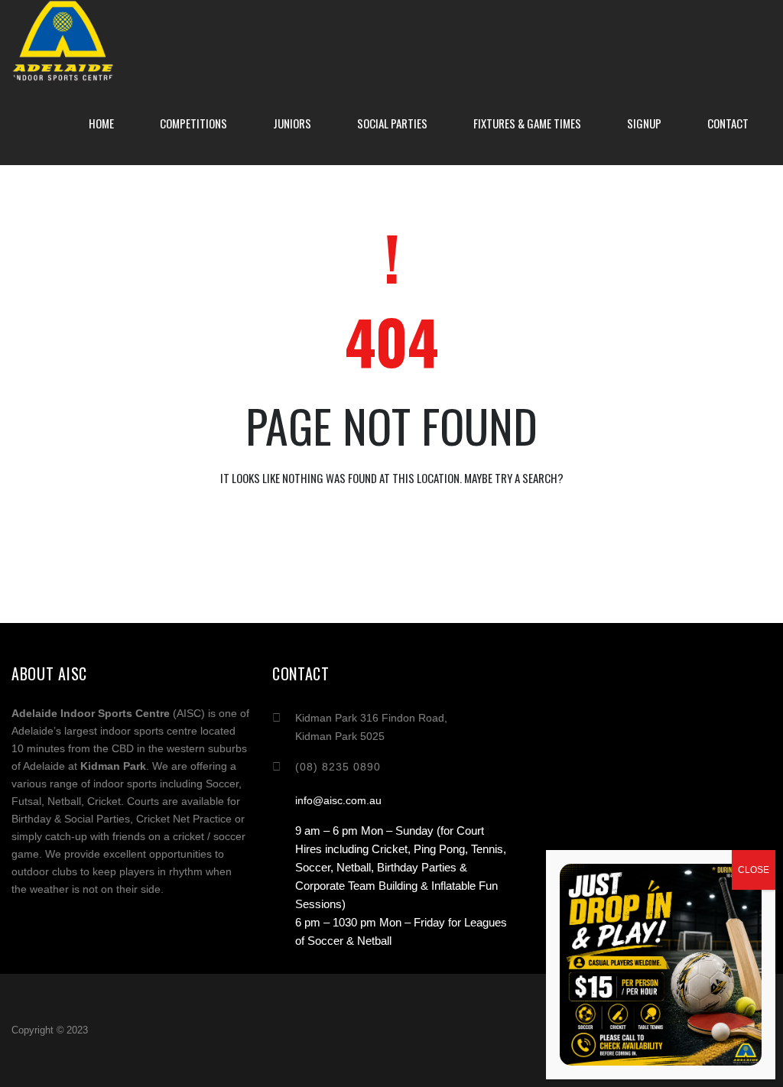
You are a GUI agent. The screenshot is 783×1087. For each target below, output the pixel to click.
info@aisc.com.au (338, 800)
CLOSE (753, 870)
